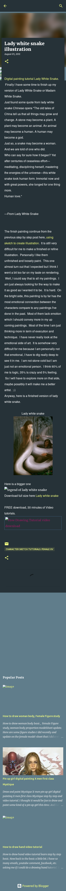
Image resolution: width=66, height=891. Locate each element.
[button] (6, 61)
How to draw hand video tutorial (22, 846)
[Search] (61, 5)
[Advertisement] (33, 631)
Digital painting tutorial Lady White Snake (31, 79)
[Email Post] (6, 545)
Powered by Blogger (35, 886)
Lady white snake (47, 495)
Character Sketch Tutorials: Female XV (29, 549)
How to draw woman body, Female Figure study (31, 716)
